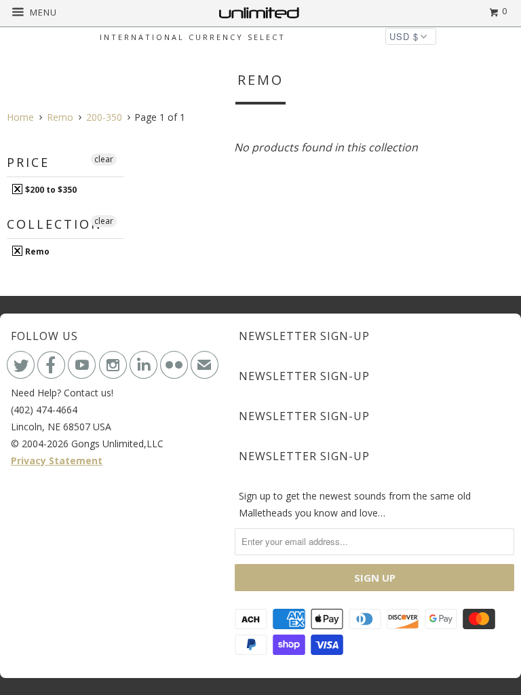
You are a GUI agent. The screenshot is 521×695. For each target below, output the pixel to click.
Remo (36, 251)
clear (103, 159)
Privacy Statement (56, 460)
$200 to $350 (50, 189)
